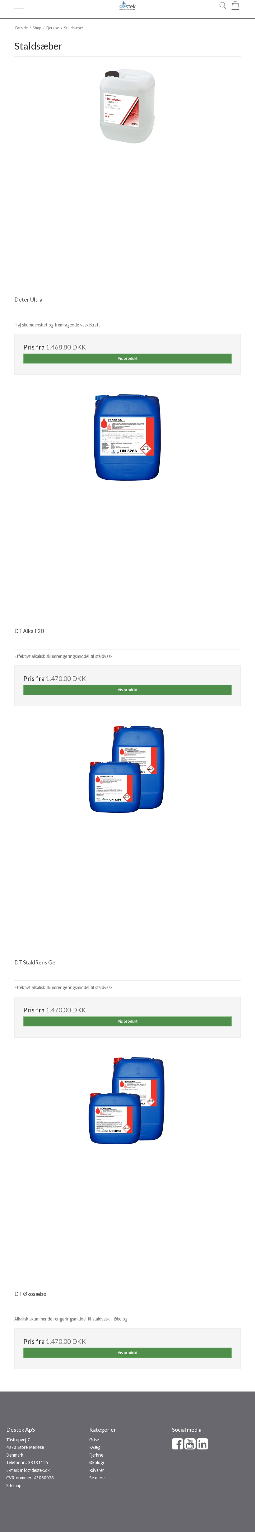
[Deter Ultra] (127, 174)
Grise (94, 1439)
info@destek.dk (35, 1470)
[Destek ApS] (127, 5)
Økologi (96, 1462)
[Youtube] (190, 1446)
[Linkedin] (202, 1446)
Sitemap (13, 1485)
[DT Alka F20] (127, 505)
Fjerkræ (96, 1455)
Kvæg (94, 1447)
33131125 (38, 1462)
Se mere (96, 1477)
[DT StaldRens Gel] (127, 837)
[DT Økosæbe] (127, 1168)
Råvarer (96, 1470)
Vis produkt (127, 358)
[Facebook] (177, 1446)
